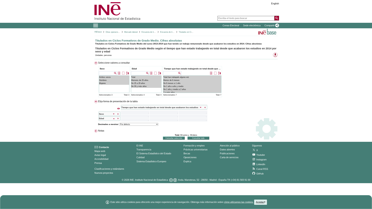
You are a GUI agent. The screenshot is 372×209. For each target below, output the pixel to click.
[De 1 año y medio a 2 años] (192, 89)
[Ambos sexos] (114, 77)
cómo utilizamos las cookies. (238, 202)
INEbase (98, 32)
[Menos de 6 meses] (192, 80)
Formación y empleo (194, 145)
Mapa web (99, 151)
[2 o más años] (192, 92)
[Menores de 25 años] (146, 80)
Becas (187, 153)
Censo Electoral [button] (231, 25)
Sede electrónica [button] (252, 25)
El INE (139, 145)
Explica (187, 161)
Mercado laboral (131, 32)
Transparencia (143, 149)
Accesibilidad (101, 159)
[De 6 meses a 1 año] (192, 83)
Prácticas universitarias (196, 149)
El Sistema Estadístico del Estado (153, 153)
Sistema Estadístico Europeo (151, 161)
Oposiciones (190, 157)
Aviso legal (100, 155)
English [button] (275, 3)
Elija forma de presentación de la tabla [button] (118, 101)
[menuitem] (186, 80)
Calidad (140, 157)
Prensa (98, 163)
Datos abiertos (227, 149)
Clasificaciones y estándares (109, 169)
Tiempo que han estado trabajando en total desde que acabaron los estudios (192, 68)
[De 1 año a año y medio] (192, 86)
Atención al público (230, 145)
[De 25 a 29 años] (146, 83)
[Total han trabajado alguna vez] (192, 77)
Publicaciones (227, 153)
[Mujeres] (114, 83)
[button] (271, 25)
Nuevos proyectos (103, 173)
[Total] (146, 77)
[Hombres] (114, 80)
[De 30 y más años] (146, 86)
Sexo (102, 68)
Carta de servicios (229, 157)
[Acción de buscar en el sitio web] (276, 18)
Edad (134, 68)
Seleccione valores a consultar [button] (114, 63)
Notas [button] (101, 130)
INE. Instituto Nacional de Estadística (149, 180)
